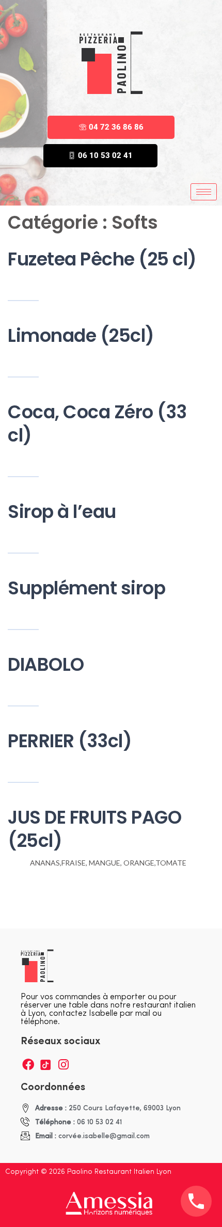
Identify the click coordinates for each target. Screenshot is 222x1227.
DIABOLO (46, 664)
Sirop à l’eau (62, 511)
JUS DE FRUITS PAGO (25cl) (94, 829)
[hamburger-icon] (204, 191)
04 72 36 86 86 (116, 127)
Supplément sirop (86, 588)
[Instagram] (63, 1064)
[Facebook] (28, 1064)
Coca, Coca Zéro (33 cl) (97, 423)
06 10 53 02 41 (105, 155)
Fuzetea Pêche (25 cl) (102, 259)
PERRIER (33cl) (70, 740)
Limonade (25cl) (81, 335)
